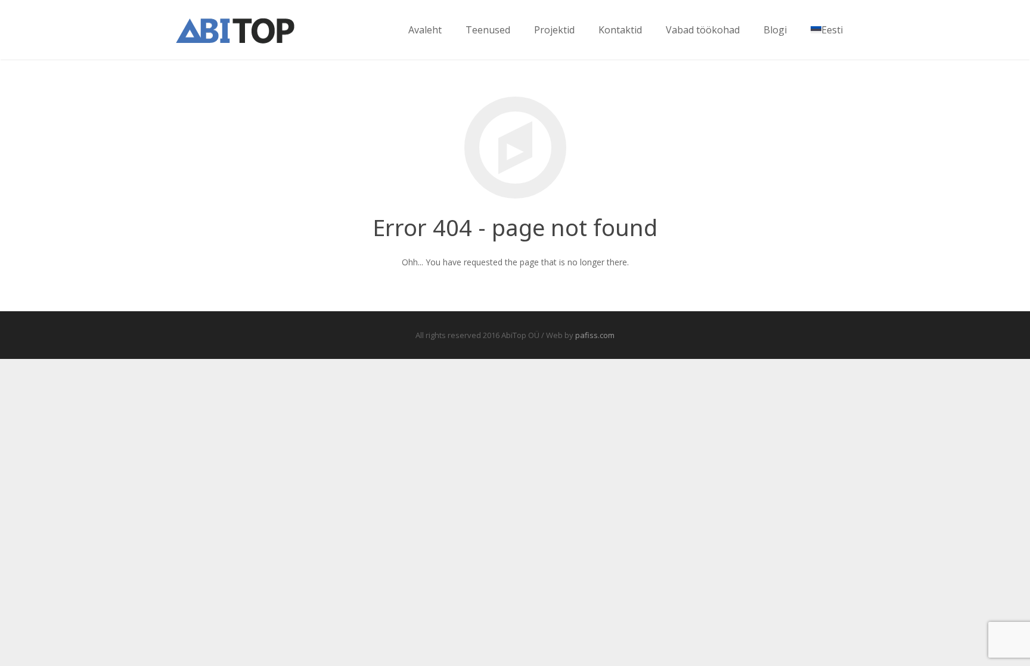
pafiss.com (595, 335)
